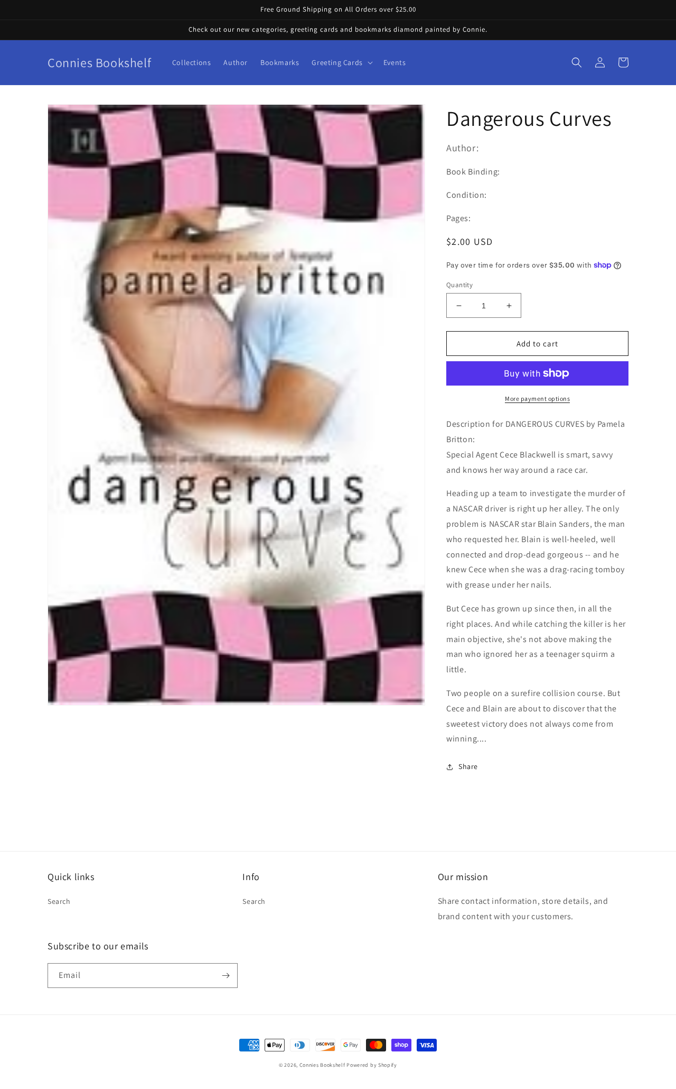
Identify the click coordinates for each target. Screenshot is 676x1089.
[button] (341, 62)
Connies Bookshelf (322, 1064)
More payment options (537, 398)
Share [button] (468, 766)
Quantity (459, 284)
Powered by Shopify (371, 1064)
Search (59, 901)
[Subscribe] (225, 975)
